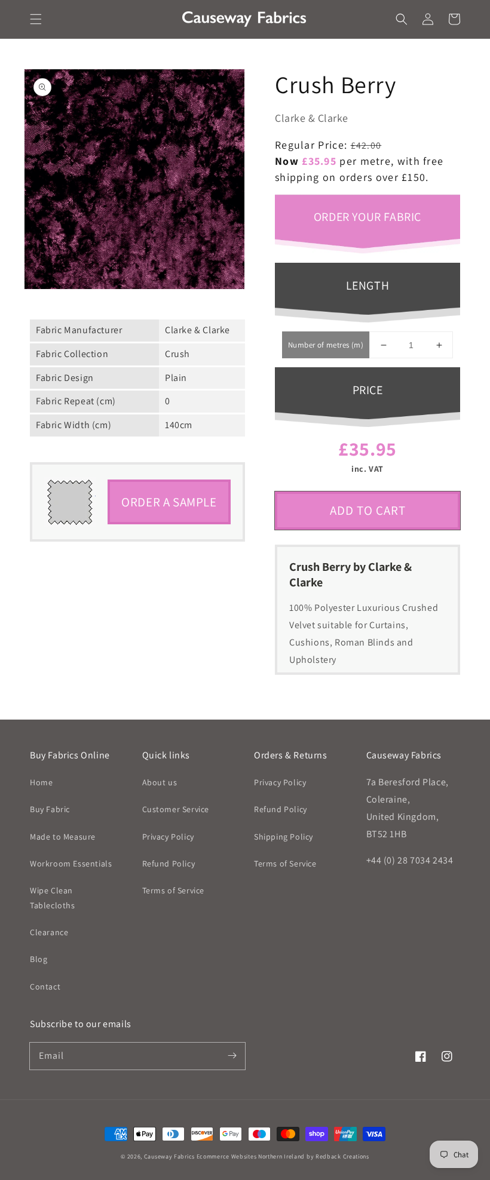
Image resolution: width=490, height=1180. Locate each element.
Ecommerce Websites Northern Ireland (251, 1156)
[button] (36, 19)
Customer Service (176, 809)
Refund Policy (168, 863)
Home (41, 782)
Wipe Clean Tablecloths (52, 898)
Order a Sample (168, 502)
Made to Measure (63, 836)
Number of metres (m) (325, 345)
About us (159, 782)
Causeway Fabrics (169, 1156)
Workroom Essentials (71, 863)
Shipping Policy (283, 836)
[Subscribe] (232, 1056)
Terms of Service (173, 890)
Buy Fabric (50, 809)
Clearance (49, 932)
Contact (45, 986)
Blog (38, 959)
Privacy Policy (168, 836)
